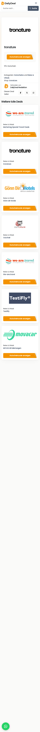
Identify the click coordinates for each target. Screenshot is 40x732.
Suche (34, 8)
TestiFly (6, 311)
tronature (13, 80)
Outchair (6, 237)
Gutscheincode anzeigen (20, 57)
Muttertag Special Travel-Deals (16, 127)
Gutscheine (19, 75)
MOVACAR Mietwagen (12, 348)
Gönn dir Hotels (9, 201)
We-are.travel (9, 274)
